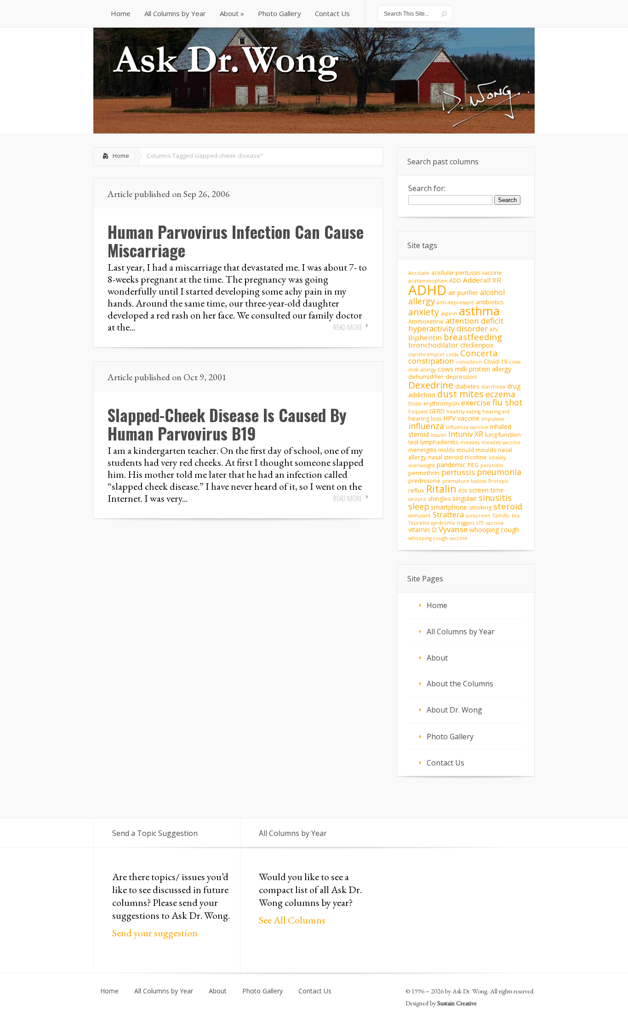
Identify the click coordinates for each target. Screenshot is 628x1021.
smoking (480, 507)
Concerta (479, 353)
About (437, 658)
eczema (500, 394)
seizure (417, 499)
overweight (421, 465)
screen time (486, 490)
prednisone (424, 481)
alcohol (492, 292)
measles (470, 442)
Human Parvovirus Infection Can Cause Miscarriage (236, 241)
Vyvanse (453, 529)
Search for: (426, 188)
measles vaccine (500, 442)
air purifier (463, 292)
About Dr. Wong (454, 710)
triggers (465, 523)
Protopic (498, 481)
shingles (439, 499)
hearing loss (424, 419)
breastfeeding (473, 336)
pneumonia (499, 471)
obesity (497, 457)
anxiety (423, 312)
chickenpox (476, 345)
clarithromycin (426, 354)
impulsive (492, 419)
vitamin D (422, 529)
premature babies (464, 481)
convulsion (469, 362)
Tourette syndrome (431, 523)
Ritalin (441, 488)
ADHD (427, 290)
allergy (421, 301)
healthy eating (463, 411)
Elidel (415, 403)
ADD (455, 280)
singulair (464, 498)
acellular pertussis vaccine (466, 273)
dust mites (460, 394)
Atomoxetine (426, 321)
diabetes (467, 386)
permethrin (424, 473)
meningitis (422, 450)
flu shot (507, 402)
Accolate (418, 273)
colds (452, 354)
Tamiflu (501, 515)
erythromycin (441, 403)
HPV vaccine (461, 418)
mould (465, 450)
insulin (438, 435)
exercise (476, 402)
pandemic (451, 464)
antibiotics (489, 302)
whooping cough (494, 529)
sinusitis (495, 497)
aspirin (449, 313)
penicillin (491, 465)
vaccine (494, 523)
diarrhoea (493, 386)
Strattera (448, 515)
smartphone (449, 507)
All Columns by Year (461, 632)
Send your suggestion (155, 933)
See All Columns (292, 920)
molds (446, 450)
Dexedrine (430, 384)
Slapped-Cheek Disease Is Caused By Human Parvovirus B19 (227, 424)
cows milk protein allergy (474, 369)
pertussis (458, 472)
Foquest (418, 411)
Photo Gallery (450, 736)
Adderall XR (482, 279)
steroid (507, 506)
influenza (426, 425)
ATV (494, 329)
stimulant (419, 515)
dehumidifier (426, 377)
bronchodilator (433, 344)
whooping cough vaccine (438, 538)
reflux (416, 490)
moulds (486, 450)
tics (516, 515)
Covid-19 (495, 361)
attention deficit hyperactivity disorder (455, 324)
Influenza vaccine (467, 427)
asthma (479, 311)
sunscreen (478, 515)
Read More (347, 327)
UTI (480, 523)
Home (121, 155)
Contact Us (445, 763)
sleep (418, 506)
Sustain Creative (457, 1003)
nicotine (476, 457)
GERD (437, 411)
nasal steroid (445, 457)
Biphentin (425, 337)
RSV (462, 490)
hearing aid (495, 411)
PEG (473, 465)
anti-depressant (455, 302)
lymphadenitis (439, 442)
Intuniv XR (465, 434)
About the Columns (460, 684)
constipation (431, 360)
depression (461, 377)
